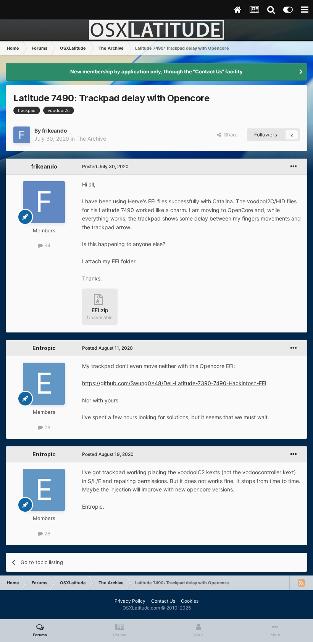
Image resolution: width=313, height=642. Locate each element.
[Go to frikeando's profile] (21, 134)
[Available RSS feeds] (301, 583)
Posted (105, 166)
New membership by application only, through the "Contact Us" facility (156, 71)
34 (46, 245)
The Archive (91, 138)
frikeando (54, 130)
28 (46, 427)
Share (229, 134)
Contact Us (163, 601)
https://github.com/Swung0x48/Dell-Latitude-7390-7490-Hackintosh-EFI (174, 383)
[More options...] (293, 166)
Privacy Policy (130, 601)
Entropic (44, 348)
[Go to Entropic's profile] (44, 384)
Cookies (189, 601)
